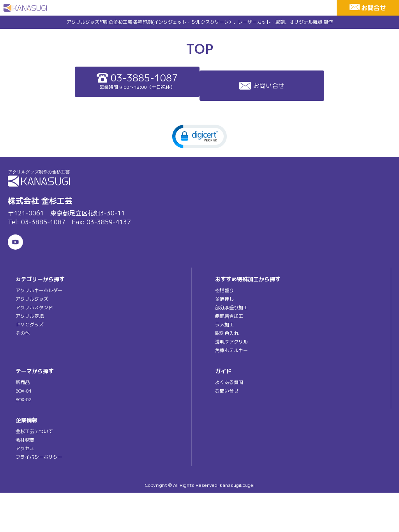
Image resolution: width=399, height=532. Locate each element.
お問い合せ (268, 85)
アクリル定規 (30, 316)
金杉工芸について (34, 431)
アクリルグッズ (32, 299)
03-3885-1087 (138, 80)
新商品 (23, 382)
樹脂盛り (224, 290)
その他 (23, 333)
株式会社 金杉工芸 (40, 200)
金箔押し (224, 299)
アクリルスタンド (34, 307)
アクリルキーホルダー (39, 290)
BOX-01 (24, 391)
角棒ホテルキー (231, 350)
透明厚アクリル (231, 341)
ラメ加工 (224, 324)
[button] (199, 136)
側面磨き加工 (229, 316)
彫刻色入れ (226, 333)
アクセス (25, 448)
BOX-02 (24, 399)
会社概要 (25, 440)
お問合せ (373, 8)
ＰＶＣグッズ (30, 324)
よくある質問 (229, 382)
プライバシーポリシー (39, 457)
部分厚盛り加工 (231, 307)
